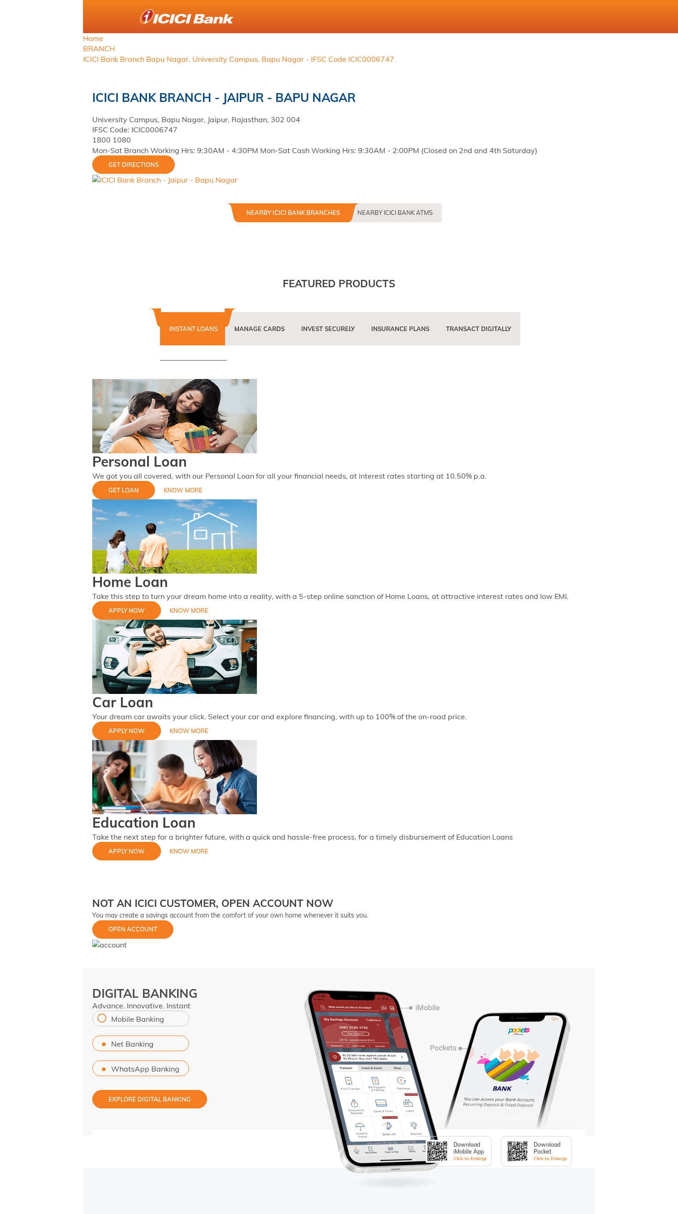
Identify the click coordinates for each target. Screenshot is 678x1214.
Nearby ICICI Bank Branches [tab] (293, 212)
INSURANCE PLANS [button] (400, 328)
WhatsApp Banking (145, 1068)
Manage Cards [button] (259, 328)
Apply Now (126, 610)
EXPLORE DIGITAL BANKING (149, 1099)
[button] (109, 943)
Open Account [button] (132, 929)
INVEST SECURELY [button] (328, 328)
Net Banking (132, 1043)
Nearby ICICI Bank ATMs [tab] (395, 212)
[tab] (193, 334)
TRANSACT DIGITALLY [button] (478, 328)
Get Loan (123, 490)
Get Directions (133, 164)
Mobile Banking (137, 1019)
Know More (183, 490)
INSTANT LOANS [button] (193, 328)
